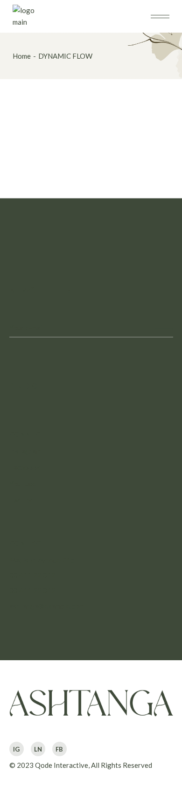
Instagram (25, 451)
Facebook (24, 467)
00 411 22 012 (32, 575)
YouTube (22, 483)
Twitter (21, 500)
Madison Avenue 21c (41, 560)
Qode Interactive (61, 765)
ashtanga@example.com (46, 606)
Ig (16, 749)
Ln (38, 749)
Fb (59, 749)
